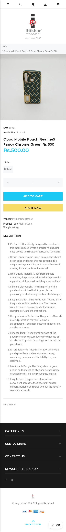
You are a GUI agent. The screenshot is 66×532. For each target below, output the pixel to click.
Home (4, 46)
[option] (33, 87)
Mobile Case (25, 223)
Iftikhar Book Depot (22, 219)
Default (8, 169)
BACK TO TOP (33, 524)
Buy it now (33, 208)
